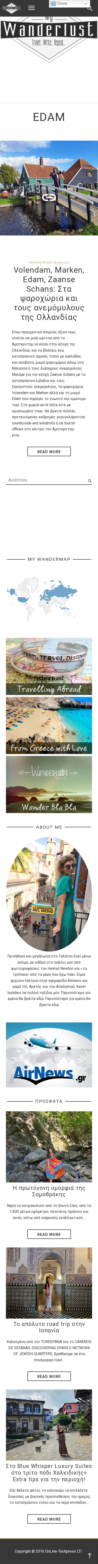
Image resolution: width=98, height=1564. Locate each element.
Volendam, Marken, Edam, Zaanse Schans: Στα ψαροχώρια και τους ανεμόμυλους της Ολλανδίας (49, 293)
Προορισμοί (62, 262)
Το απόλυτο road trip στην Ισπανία (49, 1327)
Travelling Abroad (40, 262)
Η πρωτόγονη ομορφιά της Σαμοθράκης (49, 1191)
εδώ (40, 998)
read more (49, 452)
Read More (49, 1234)
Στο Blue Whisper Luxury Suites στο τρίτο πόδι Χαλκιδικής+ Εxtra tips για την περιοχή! (49, 1472)
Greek (61, 3)
